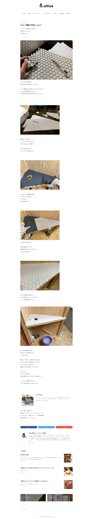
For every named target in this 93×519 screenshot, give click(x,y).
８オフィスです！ (23, 470)
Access (55, 13)
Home (24, 13)
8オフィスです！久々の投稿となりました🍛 (29, 483)
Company (61, 13)
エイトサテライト (47, 13)
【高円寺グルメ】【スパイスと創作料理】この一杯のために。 (34, 481)
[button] (24, 13)
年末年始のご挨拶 (24, 454)
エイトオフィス (36, 13)
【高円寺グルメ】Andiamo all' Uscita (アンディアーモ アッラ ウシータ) (37, 468)
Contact (68, 13)
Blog (29, 13)
